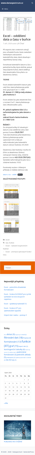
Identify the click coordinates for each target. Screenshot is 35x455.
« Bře (6, 403)
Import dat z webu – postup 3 (15, 315)
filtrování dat (13, 337)
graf (13, 346)
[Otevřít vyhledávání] (32, 3)
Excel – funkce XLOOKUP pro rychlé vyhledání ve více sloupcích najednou (17, 296)
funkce (11, 243)
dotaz (11, 334)
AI (5, 334)
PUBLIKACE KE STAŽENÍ (13, 441)
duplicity (18, 334)
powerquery (10, 357)
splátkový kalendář (21, 357)
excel (8, 240)
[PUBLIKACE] (17, 439)
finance (27, 338)
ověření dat (13, 352)
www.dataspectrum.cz (12, 3)
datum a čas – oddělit (9, 174)
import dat (23, 346)
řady (13, 360)
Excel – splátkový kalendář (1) (15, 304)
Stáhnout (20, 174)
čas (7, 243)
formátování (12, 341)
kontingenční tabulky (14, 349)
